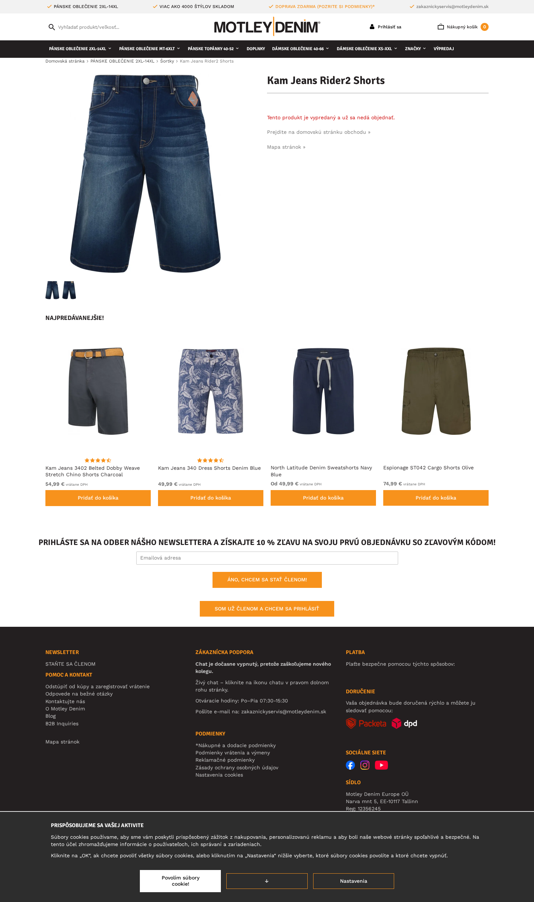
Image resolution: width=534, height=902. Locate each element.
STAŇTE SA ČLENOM (70, 664)
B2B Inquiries (61, 723)
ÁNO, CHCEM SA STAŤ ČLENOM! (267, 579)
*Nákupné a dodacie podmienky (235, 745)
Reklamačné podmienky (225, 760)
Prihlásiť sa (388, 26)
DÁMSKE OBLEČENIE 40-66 (298, 49)
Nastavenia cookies (219, 775)
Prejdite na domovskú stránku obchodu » (319, 132)
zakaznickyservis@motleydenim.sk (452, 6)
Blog (50, 716)
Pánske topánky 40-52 (211, 49)
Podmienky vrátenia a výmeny (232, 752)
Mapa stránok (62, 742)
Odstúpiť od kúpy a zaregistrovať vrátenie (97, 686)
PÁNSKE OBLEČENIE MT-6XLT (147, 49)
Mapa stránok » (286, 147)
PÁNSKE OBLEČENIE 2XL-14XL (77, 49)
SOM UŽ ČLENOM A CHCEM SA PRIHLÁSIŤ (267, 609)
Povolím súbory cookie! (180, 881)
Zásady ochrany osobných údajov (236, 767)
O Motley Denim (65, 708)
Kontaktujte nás (65, 701)
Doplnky (256, 49)
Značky (413, 49)
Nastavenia (353, 881)
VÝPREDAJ (444, 49)
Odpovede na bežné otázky (79, 694)
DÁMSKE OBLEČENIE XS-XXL (364, 49)
